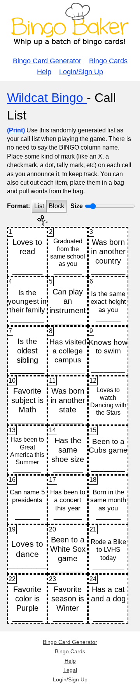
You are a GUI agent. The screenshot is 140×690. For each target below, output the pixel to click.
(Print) (16, 130)
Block (56, 206)
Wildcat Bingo (47, 98)
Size (76, 206)
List (39, 206)
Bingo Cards (108, 61)
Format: (18, 206)
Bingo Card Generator (47, 61)
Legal (70, 670)
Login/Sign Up (81, 72)
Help (44, 72)
